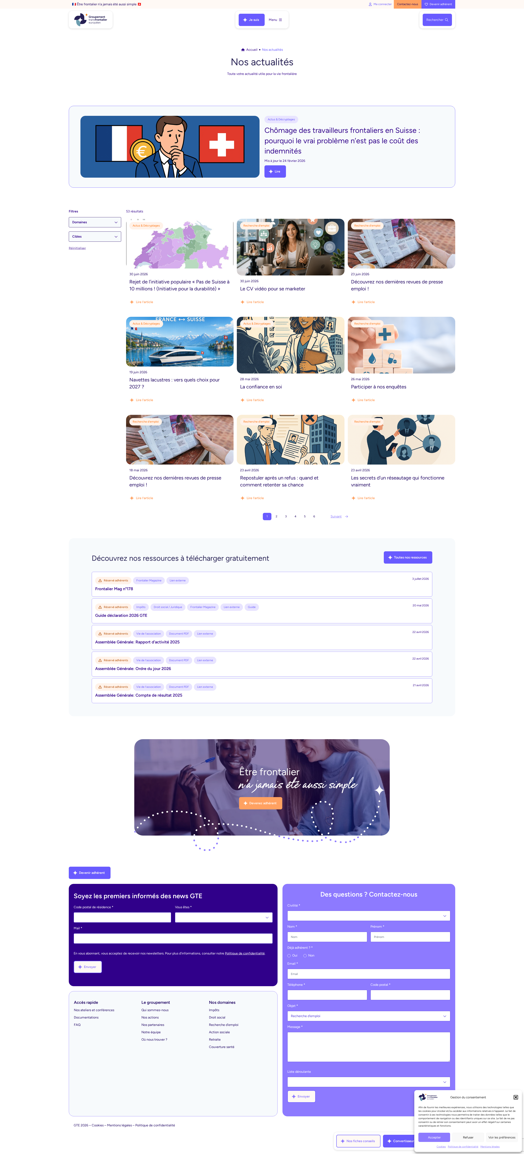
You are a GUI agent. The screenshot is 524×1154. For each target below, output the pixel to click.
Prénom (377, 926)
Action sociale (219, 1032)
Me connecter (383, 4)
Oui (294, 955)
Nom (292, 926)
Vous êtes (183, 907)
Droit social (217, 1017)
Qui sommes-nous (154, 1010)
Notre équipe (151, 1032)
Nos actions (150, 1017)
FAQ (77, 1025)
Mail (78, 928)
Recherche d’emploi (223, 1025)
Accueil (251, 50)
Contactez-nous (407, 4)
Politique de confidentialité (463, 1146)
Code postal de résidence (93, 907)
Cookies (441, 1146)
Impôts (214, 1010)
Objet (292, 1006)
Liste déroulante (299, 1072)
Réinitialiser (77, 248)
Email (292, 964)
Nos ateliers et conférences (94, 1010)
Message (295, 1027)
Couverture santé (221, 1047)
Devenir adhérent (441, 4)
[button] (516, 1097)
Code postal (380, 985)
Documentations (86, 1017)
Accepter (434, 1137)
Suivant (336, 516)
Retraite (215, 1039)
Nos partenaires (152, 1025)
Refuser (468, 1137)
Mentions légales (490, 1146)
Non (310, 955)
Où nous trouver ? (154, 1039)
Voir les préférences (501, 1137)
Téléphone (296, 985)
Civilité (293, 905)
